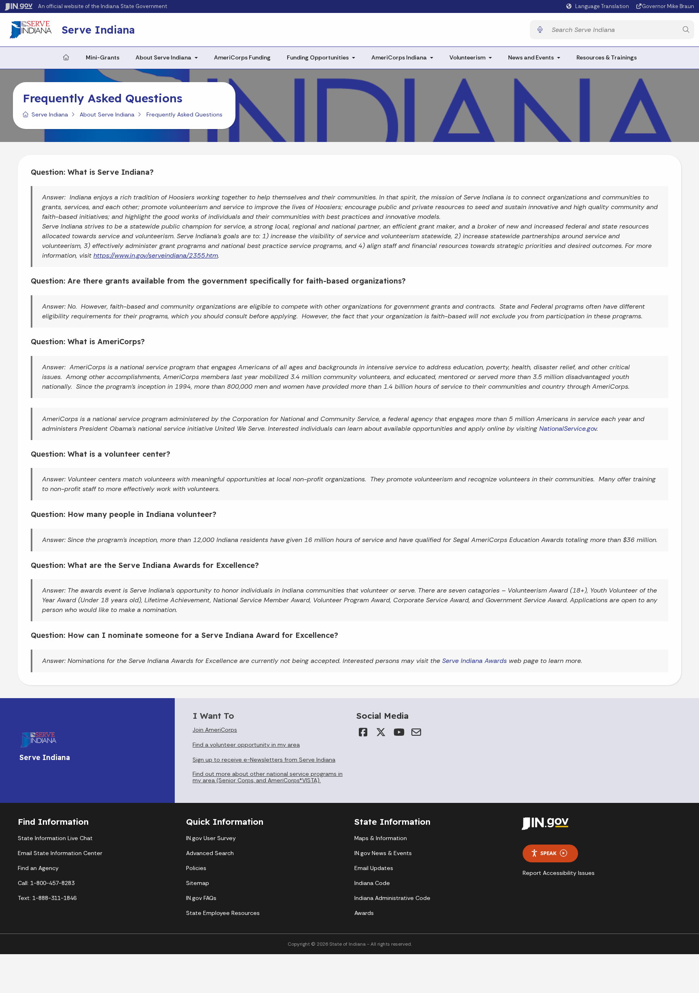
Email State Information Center (60, 853)
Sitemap (197, 883)
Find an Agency (38, 868)
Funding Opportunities (318, 57)
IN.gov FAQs (201, 898)
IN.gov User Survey (211, 838)
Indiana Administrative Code (392, 898)
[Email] (416, 732)
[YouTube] (398, 732)
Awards (364, 913)
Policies (196, 868)
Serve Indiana (98, 29)
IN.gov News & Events (383, 853)
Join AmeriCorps (215, 729)
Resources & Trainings (606, 57)
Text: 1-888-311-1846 (47, 898)
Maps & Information (380, 838)
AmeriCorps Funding (242, 57)
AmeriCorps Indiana (399, 57)
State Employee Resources (223, 913)
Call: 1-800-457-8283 (46, 883)
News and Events (531, 57)
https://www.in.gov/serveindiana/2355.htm (155, 255)
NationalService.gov (568, 428)
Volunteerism (467, 57)
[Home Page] (65, 58)
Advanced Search (210, 853)
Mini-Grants (102, 57)
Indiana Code (372, 883)
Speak (548, 853)
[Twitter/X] (380, 732)
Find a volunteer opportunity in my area (246, 744)
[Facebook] (362, 732)
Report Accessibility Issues (559, 873)
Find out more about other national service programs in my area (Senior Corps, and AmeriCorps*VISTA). (268, 777)
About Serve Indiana (163, 57)
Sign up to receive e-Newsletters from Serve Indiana (264, 759)
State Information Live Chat (55, 838)
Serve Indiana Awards (474, 660)
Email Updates (373, 868)
